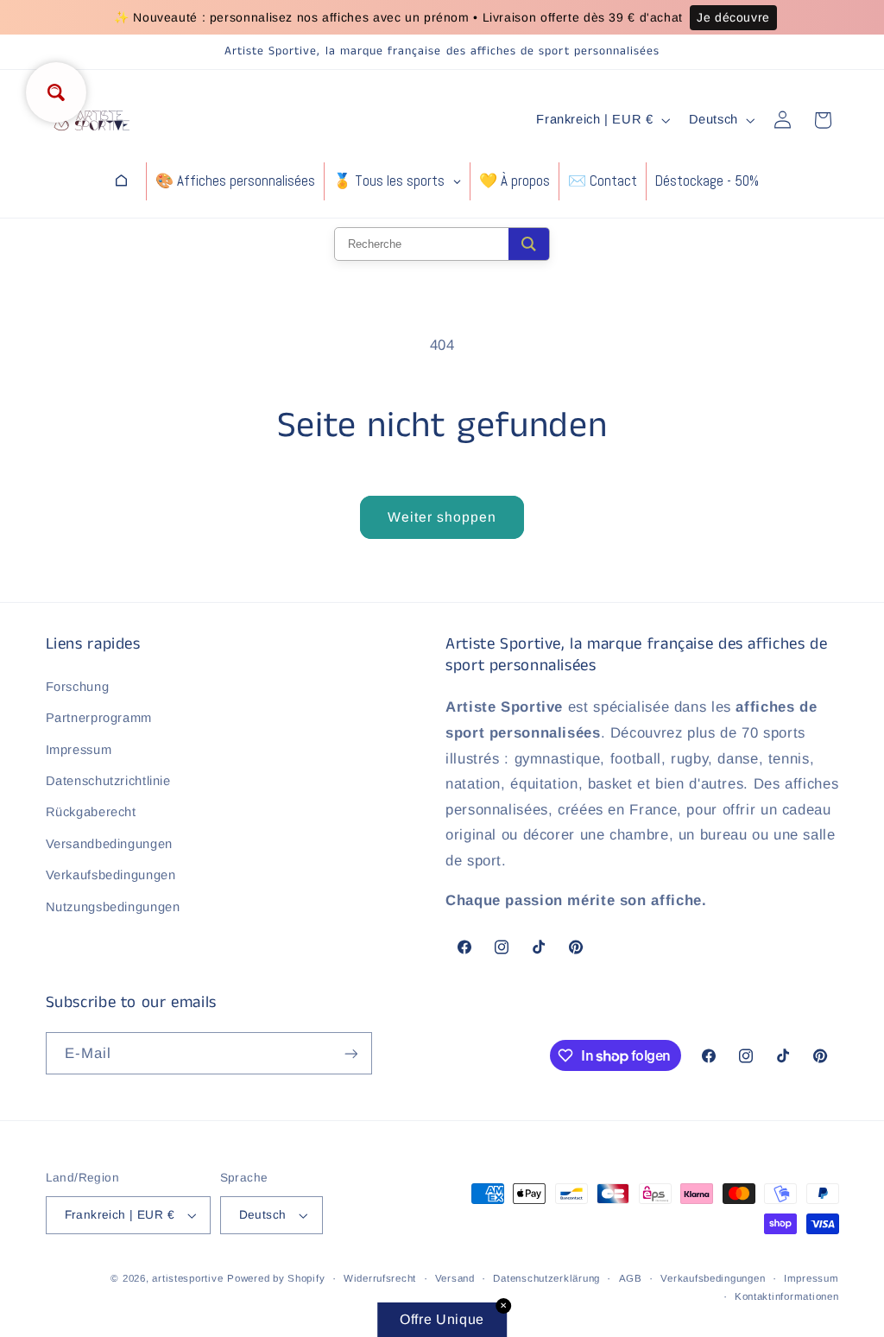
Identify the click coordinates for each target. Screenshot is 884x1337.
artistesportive (187, 1278)
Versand (455, 1278)
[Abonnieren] (350, 1053)
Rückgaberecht (91, 812)
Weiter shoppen (442, 517)
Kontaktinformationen (787, 1296)
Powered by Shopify (276, 1278)
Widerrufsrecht (380, 1278)
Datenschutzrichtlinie (108, 781)
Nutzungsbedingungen (113, 907)
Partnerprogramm (99, 718)
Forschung (78, 687)
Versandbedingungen (109, 844)
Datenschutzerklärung (546, 1278)
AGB (630, 1278)
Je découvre (733, 17)
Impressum (79, 750)
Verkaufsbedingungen (111, 875)
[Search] (528, 244)
